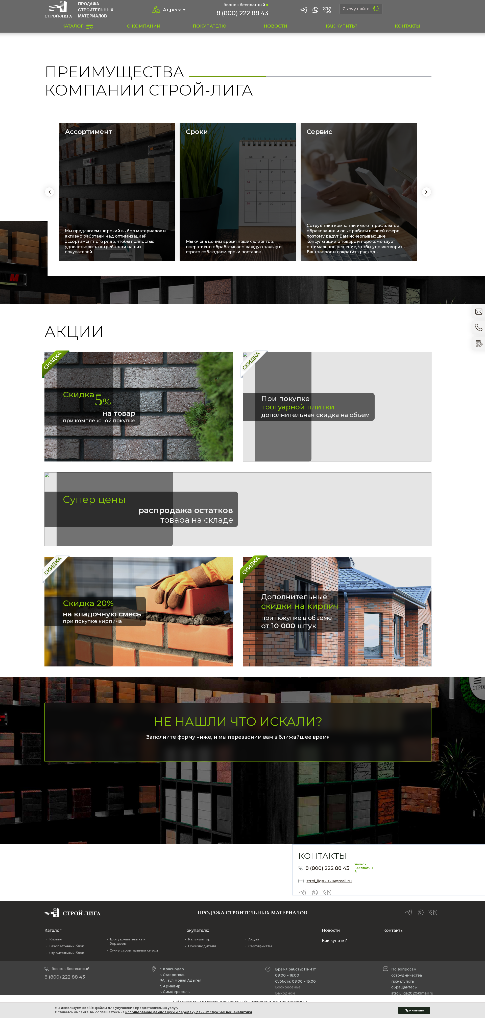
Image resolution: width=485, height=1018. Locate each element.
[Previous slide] (49, 192)
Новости (331, 930)
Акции (253, 939)
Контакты (393, 930)
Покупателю (196, 930)
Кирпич (55, 939)
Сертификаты (260, 946)
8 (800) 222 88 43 (242, 13)
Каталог (52, 930)
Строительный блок (66, 953)
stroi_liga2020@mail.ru (329, 880)
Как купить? (334, 940)
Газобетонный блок (66, 946)
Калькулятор (199, 939)
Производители (202, 946)
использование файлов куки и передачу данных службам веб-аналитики (188, 1012)
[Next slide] (426, 192)
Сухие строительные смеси (134, 950)
